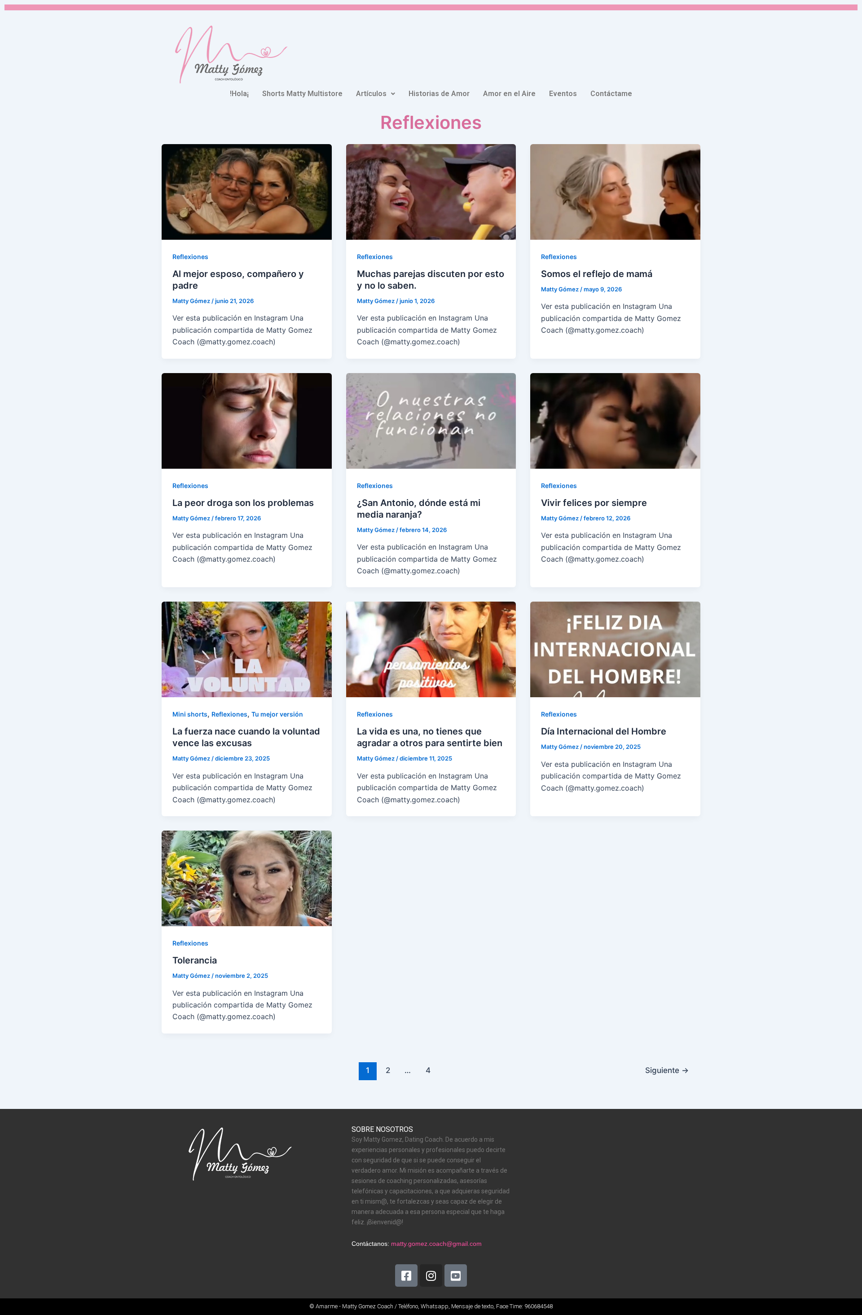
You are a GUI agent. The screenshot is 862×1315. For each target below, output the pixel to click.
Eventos (563, 93)
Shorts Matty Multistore (302, 93)
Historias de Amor (439, 93)
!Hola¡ (239, 93)
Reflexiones (190, 256)
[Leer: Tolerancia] (247, 877)
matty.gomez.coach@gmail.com (436, 1243)
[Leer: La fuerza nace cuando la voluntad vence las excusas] (247, 648)
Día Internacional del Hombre (603, 731)
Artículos (371, 93)
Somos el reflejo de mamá (596, 273)
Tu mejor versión (277, 714)
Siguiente (667, 1070)
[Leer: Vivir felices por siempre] (615, 419)
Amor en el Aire (509, 93)
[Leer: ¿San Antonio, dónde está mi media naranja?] (431, 419)
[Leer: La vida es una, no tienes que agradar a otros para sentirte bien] (431, 648)
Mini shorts (189, 714)
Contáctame (611, 93)
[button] (375, 94)
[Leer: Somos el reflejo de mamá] (615, 191)
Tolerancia (194, 960)
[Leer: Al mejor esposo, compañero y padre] (247, 191)
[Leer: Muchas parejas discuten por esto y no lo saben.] (431, 191)
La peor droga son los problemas (243, 502)
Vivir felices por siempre (594, 502)
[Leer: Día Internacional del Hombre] (615, 648)
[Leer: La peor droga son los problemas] (247, 419)
